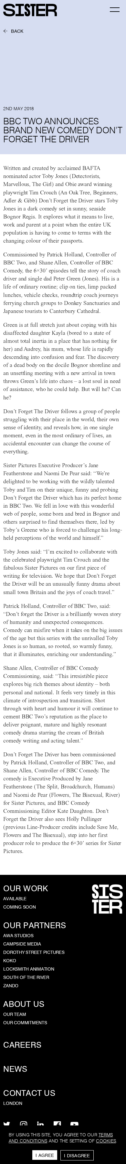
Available (14, 898)
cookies (106, 1141)
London (12, 1103)
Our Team (14, 1014)
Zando (10, 985)
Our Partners (34, 925)
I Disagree (77, 1155)
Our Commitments (25, 1022)
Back (17, 31)
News (15, 1069)
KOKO (9, 960)
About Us (23, 1004)
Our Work (25, 888)
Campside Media (22, 944)
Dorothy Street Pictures (33, 952)
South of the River (26, 977)
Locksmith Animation (28, 969)
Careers (22, 1045)
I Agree (45, 1155)
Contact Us (29, 1093)
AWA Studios (18, 935)
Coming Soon (19, 907)
